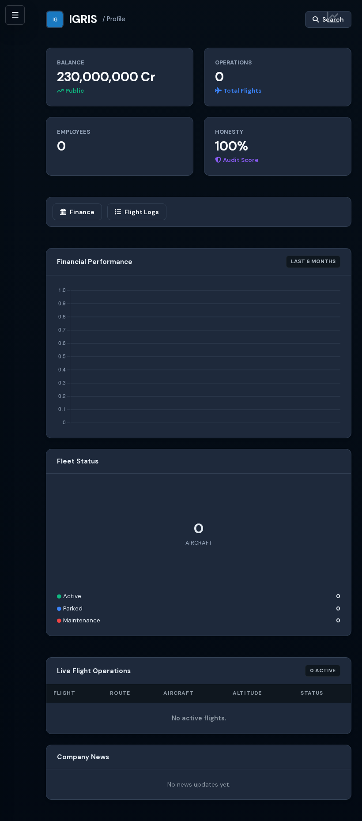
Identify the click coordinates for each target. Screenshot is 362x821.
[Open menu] (15, 15)
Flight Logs (141, 212)
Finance (82, 212)
